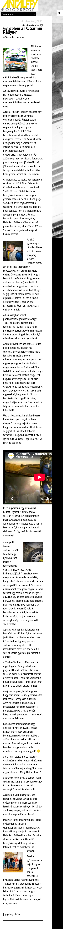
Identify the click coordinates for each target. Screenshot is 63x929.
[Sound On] (60, 13)
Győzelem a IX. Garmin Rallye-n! (22, 30)
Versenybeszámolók (14, 37)
